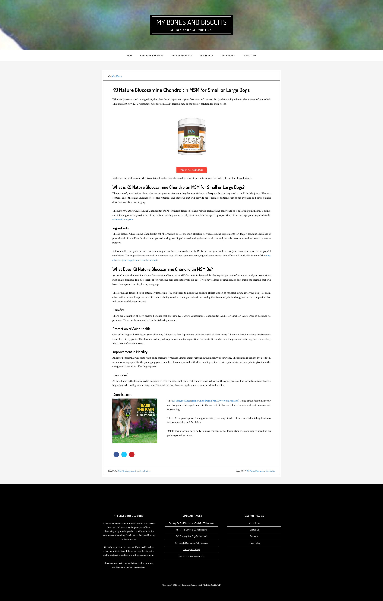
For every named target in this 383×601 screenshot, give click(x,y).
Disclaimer (254, 536)
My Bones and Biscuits (191, 22)
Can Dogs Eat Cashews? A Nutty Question (191, 543)
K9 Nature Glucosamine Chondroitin (261, 471)
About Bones (254, 523)
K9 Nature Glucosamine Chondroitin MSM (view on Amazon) (205, 400)
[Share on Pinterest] (131, 456)
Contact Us (254, 529)
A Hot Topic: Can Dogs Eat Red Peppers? (191, 529)
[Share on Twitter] (124, 456)
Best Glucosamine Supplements (191, 556)
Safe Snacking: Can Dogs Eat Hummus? (191, 536)
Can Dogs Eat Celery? (191, 549)
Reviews (147, 471)
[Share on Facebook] (116, 456)
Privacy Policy (254, 543)
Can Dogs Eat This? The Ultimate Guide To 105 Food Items (191, 523)
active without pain (123, 219)
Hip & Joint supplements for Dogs (130, 471)
